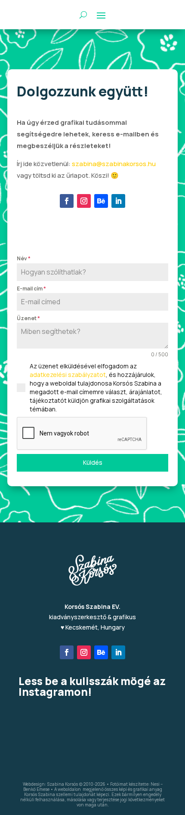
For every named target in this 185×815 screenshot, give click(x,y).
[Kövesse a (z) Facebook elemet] (67, 201)
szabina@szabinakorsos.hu (114, 163)
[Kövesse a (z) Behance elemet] (101, 201)
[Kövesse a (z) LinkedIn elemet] (118, 201)
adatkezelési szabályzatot (68, 374)
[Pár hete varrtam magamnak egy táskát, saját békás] (93, 748)
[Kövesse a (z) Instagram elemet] (84, 201)
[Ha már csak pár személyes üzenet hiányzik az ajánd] (42, 748)
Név (24, 258)
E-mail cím (31, 288)
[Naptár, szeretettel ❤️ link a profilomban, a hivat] (142, 719)
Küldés (92, 462)
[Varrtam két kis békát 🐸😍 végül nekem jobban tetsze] (142, 748)
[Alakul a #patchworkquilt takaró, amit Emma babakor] (93, 719)
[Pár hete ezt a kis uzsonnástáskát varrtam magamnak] (42, 719)
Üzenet (28, 318)
